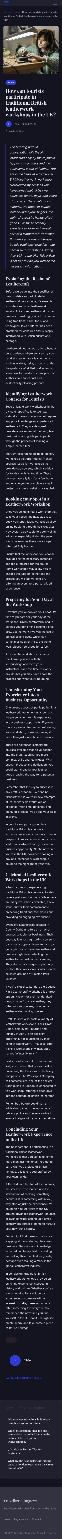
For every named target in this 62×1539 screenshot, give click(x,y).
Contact (36, 1519)
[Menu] (55, 3)
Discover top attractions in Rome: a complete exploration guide (29, 1421)
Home (6, 1519)
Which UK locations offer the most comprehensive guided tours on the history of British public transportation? (29, 1436)
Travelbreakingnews (20, 1500)
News (17, 12)
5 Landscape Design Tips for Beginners (25, 1451)
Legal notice (21, 1519)
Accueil (7, 12)
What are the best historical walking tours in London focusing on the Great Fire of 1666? (30, 1464)
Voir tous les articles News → (24, 1378)
